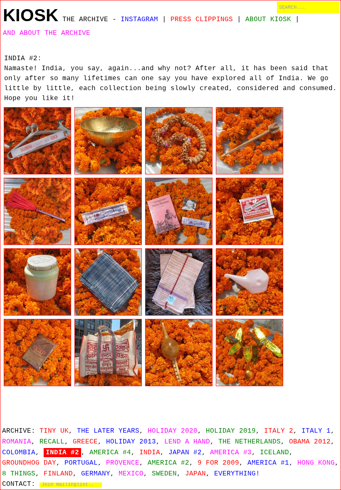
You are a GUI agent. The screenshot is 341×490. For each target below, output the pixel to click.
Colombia (18, 452)
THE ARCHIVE (85, 19)
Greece (85, 442)
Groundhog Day (29, 463)
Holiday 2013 (131, 442)
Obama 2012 (310, 442)
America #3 (231, 452)
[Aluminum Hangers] (37, 141)
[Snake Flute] (179, 352)
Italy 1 (316, 431)
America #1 (268, 463)
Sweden (164, 474)
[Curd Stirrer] (249, 141)
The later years (108, 431)
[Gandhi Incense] (108, 211)
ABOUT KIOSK (268, 19)
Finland (58, 474)
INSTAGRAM (139, 19)
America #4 (110, 452)
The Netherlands (249, 442)
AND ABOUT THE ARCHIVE (46, 33)
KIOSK (30, 15)
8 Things (18, 474)
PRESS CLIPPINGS (201, 19)
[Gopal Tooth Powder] (249, 211)
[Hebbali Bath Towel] (179, 282)
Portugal (81, 463)
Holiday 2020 (173, 431)
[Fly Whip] (37, 211)
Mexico (131, 474)
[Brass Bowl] (108, 141)
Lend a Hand (187, 442)
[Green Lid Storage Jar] (37, 282)
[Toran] (249, 352)
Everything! (237, 474)
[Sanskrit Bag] (108, 352)
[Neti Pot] (249, 282)
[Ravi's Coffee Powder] (37, 352)
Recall (52, 442)
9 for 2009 (218, 463)
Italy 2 (278, 431)
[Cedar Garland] (179, 141)
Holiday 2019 (231, 431)
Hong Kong (316, 463)
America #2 (168, 463)
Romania (16, 442)
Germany (95, 474)
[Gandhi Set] (179, 211)
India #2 (62, 452)
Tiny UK (54, 431)
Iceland (274, 452)
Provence (122, 463)
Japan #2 (185, 452)
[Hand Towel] (108, 282)
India (149, 452)
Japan (195, 474)
